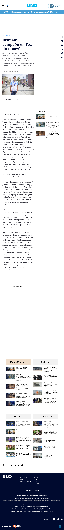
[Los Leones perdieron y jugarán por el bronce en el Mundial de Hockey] (18, 454)
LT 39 (57, 12)
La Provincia (14, 12)
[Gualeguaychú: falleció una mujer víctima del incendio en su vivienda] (45, 392)
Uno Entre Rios (6, 35)
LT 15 (59, 12)
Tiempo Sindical (50, 12)
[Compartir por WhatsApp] (62, 45)
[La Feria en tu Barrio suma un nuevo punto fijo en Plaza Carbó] (45, 440)
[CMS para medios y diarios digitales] (6, 526)
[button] (3, 6)
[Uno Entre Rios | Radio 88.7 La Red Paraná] (55, 6)
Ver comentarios (18, 286)
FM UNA (36, 483)
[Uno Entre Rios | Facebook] (54, 519)
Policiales (21, 12)
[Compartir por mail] (62, 57)
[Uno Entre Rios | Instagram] (62, 519)
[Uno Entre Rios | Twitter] (58, 519)
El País (31, 12)
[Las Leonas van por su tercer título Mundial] (48, 116)
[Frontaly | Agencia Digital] (16, 526)
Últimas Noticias (5, 12)
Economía (37, 12)
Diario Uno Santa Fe (25, 481)
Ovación (27, 12)
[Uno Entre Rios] (32, 6)
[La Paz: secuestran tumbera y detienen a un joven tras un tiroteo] (45, 377)
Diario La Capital (24, 476)
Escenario (44, 12)
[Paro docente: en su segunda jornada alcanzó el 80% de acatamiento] (45, 432)
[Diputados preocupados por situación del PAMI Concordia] (45, 448)
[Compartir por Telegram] (62, 49)
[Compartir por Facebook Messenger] (62, 53)
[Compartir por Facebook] (62, 36)
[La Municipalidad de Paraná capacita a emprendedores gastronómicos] (45, 456)
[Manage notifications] (60, 526)
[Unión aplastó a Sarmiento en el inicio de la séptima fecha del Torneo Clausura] (18, 447)
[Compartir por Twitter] (62, 41)
